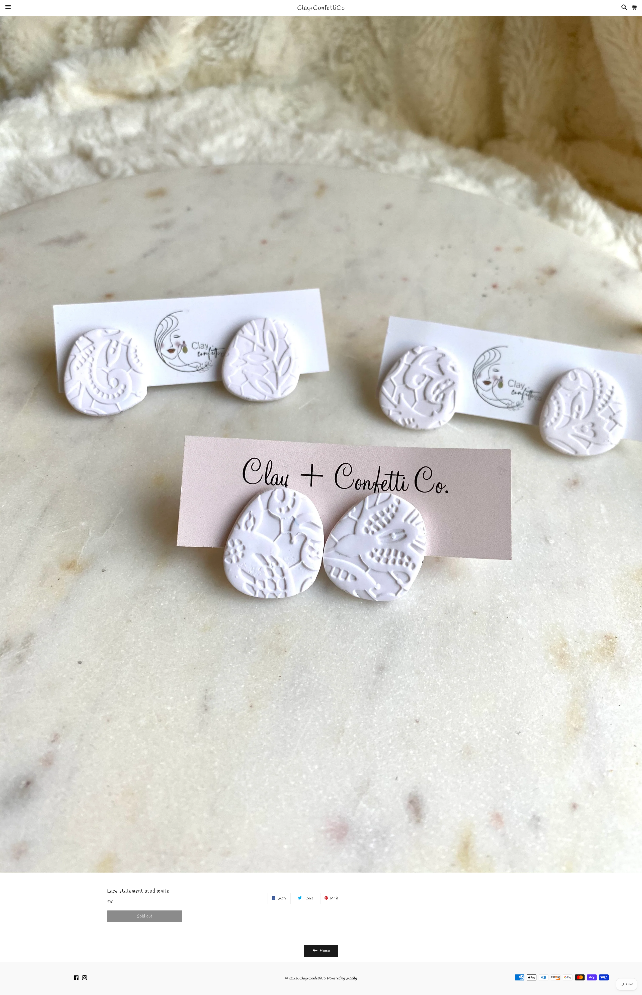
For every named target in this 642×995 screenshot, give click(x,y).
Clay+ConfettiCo (321, 8)
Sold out (144, 916)
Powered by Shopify (342, 978)
